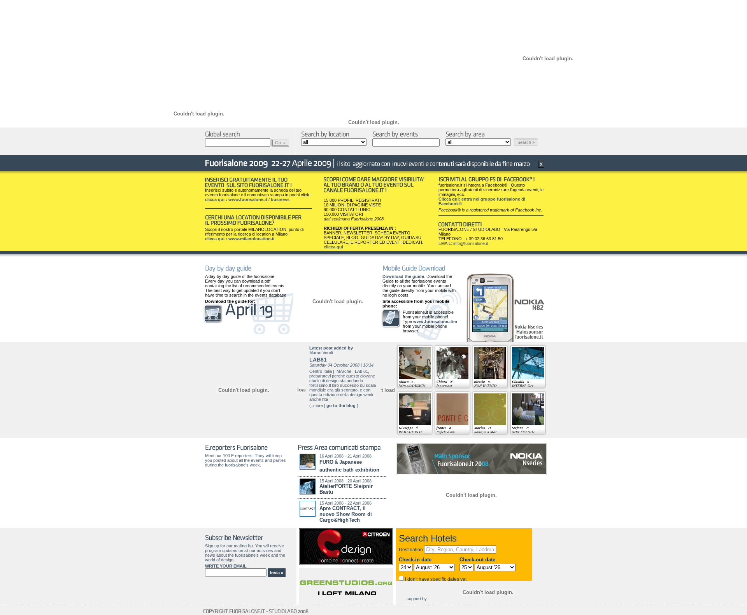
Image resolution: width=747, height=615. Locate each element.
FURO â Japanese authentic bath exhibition (349, 466)
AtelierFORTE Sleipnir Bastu (346, 489)
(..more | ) (333, 405)
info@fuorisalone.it (470, 243)
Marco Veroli (321, 352)
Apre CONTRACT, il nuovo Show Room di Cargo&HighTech (345, 514)
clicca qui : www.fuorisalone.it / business (247, 199)
